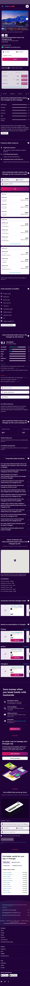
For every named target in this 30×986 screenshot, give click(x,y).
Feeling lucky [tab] (6, 865)
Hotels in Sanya (6, 882)
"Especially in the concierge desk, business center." (15, 366)
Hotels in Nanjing (7, 892)
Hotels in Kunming (7, 888)
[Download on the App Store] (13, 975)
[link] (16, 640)
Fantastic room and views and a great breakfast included (15, 371)
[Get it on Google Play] (5, 975)
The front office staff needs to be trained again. (14, 377)
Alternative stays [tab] (16, 862)
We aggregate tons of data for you (11, 912)
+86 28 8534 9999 (6, 45)
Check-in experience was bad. (10, 381)
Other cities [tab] (6, 862)
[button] (2, 6)
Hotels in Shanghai (7, 872)
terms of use (19, 842)
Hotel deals (2, 920)
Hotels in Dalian (6, 884)
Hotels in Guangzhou (7, 874)
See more (25, 629)
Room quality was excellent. (10, 368)
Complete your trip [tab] (17, 865)
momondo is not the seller (9, 910)
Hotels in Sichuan (24, 920)
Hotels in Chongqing (7, 880)
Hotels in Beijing (6, 876)
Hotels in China (16, 920)
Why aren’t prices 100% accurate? (11, 915)
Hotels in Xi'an (6, 890)
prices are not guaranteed (7, 905)
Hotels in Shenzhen (7, 878)
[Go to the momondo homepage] (9, 6)
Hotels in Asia (9, 920)
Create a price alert (21, 721)
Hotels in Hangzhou (7, 886)
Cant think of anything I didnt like (11, 379)
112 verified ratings (15, 47)
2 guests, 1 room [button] (7, 55)
